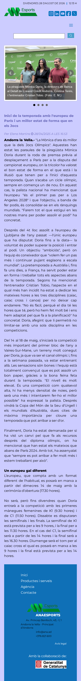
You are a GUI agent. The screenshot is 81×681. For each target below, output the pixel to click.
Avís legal (60, 643)
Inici (24, 575)
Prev (10, 73)
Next (70, 73)
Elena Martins (20, 134)
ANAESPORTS (48, 615)
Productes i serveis (36, 581)
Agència (27, 587)
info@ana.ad (44, 631)
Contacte (28, 593)
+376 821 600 (44, 636)
